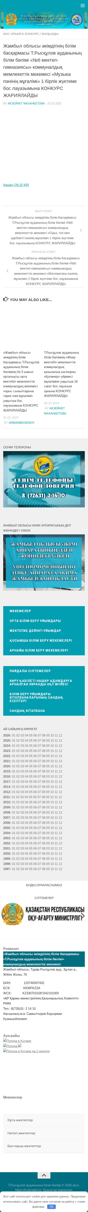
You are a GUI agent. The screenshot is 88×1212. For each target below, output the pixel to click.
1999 (6, 858)
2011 (6, 797)
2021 (6, 761)
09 (48, 740)
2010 (6, 802)
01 (13, 735)
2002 (6, 843)
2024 (6, 745)
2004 (6, 833)
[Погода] (12, 1046)
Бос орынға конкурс (21, 34)
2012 (6, 792)
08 (43, 735)
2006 (6, 822)
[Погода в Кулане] (17, 1041)
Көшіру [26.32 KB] (16, 185)
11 (56, 740)
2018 (6, 776)
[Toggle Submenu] (77, 1120)
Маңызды (50, 34)
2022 (6, 756)
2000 (6, 853)
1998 (6, 864)
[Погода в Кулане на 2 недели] (26, 1051)
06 (35, 735)
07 (39, 735)
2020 (6, 766)
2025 (6, 740)
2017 (6, 781)
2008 (6, 812)
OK (52, 1206)
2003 (6, 838)
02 (18, 735)
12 (60, 740)
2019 (6, 771)
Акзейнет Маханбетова (26, 103)
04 (26, 735)
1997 (6, 869)
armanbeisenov (21, 422)
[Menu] (82, 5)
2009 (6, 807)
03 (22, 735)
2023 (6, 751)
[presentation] (5, 916)
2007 (6, 817)
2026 (6, 735)
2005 (6, 828)
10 (52, 740)
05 (30, 735)
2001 (6, 848)
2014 (6, 787)
